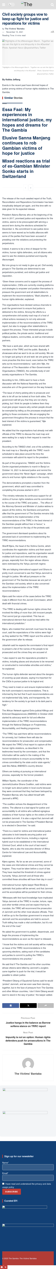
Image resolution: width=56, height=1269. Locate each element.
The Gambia (14, 1258)
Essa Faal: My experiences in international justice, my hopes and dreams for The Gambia (27, 119)
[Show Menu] (3, 4)
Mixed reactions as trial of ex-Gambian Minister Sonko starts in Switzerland (26, 168)
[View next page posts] (31, 188)
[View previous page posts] (25, 188)
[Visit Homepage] (32, 4)
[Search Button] (52, 4)
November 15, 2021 (14, 31)
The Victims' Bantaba (14, 28)
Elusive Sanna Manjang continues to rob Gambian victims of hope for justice (26, 145)
